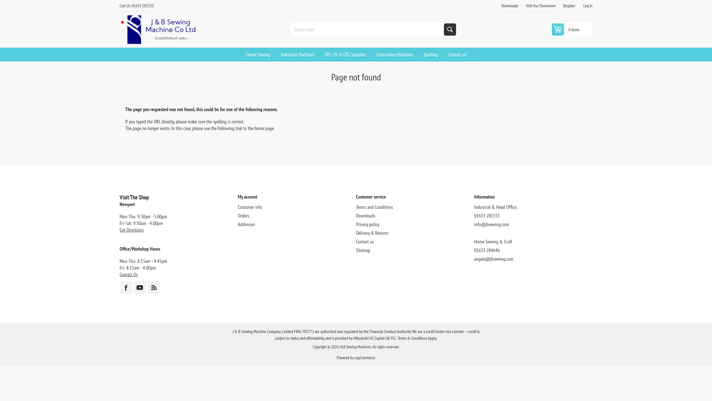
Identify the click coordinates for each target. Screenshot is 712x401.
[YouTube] (140, 287)
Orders (243, 215)
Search (450, 29)
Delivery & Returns (372, 233)
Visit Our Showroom (540, 5)
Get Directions (132, 230)
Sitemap (363, 250)
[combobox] (367, 29)
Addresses (246, 224)
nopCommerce (365, 357)
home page (264, 128)
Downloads (509, 5)
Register (569, 5)
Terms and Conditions (374, 207)
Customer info (250, 207)
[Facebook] (126, 287)
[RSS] (153, 287)
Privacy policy (367, 224)
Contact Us (129, 274)
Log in (587, 5)
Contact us (365, 241)
